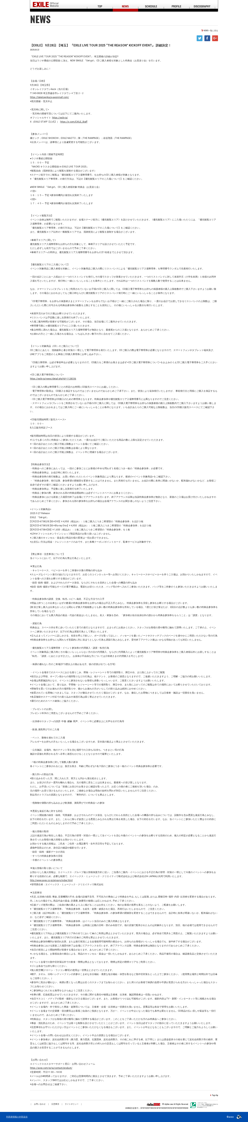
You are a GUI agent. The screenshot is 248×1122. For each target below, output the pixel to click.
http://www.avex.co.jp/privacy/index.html (51, 880)
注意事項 (55, 1104)
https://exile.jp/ (60, 117)
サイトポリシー (71, 1104)
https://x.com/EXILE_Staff (73, 121)
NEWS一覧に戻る (211, 30)
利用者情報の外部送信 (17, 1117)
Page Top (215, 1095)
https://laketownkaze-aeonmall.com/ (49, 97)
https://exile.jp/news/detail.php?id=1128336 (53, 378)
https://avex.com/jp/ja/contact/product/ (51, 1068)
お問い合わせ (40, 1104)
